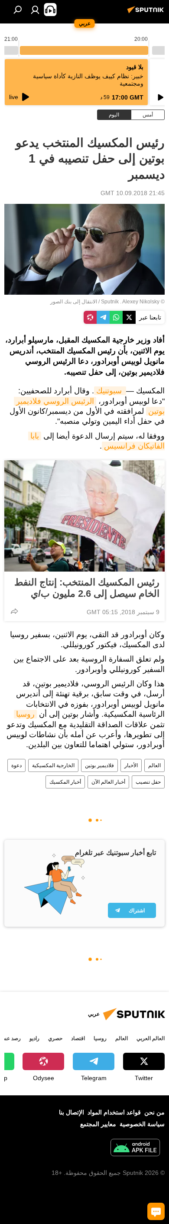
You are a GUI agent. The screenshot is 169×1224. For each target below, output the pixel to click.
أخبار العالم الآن (108, 782)
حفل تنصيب (148, 782)
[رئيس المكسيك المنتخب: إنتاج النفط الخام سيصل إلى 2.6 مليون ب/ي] (84, 516)
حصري (55, 1038)
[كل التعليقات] (156, 1211)
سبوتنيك (110, 390)
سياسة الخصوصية (142, 1124)
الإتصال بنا (71, 1112)
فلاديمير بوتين (99, 765)
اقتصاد (78, 1038)
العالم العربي (150, 1038)
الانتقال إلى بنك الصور (73, 302)
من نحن (154, 1112)
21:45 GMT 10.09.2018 (133, 193)
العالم (154, 765)
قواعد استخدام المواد (114, 1112)
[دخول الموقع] (35, 9)
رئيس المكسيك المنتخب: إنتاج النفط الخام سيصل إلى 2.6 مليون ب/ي (86, 588)
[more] (14, 611)
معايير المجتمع (98, 1124)
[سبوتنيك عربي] (147, 13)
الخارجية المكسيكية (53, 765)
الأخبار (131, 765)
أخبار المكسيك (65, 782)
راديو (34, 1038)
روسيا (25, 714)
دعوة (16, 765)
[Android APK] (135, 1148)
